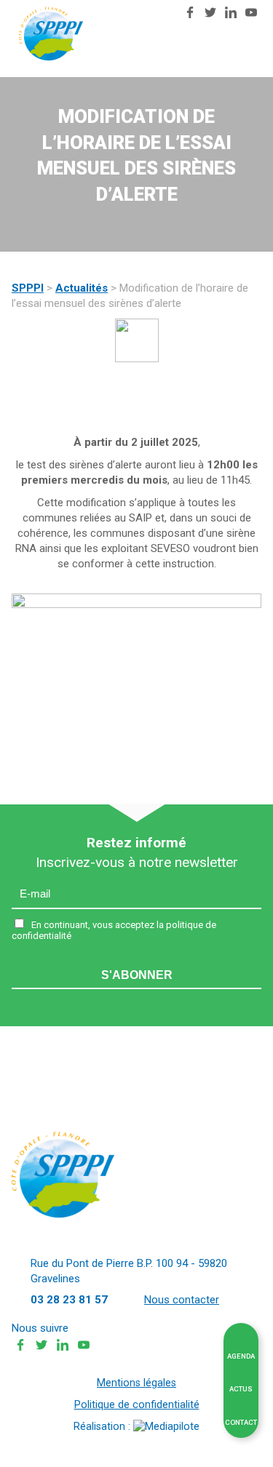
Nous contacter (165, 14)
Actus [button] (241, 1389)
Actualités (81, 288)
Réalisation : (103, 1426)
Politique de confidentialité (136, 1405)
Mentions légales (136, 1383)
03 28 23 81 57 (148, 13)
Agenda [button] (241, 1356)
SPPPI (28, 288)
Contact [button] (241, 1422)
